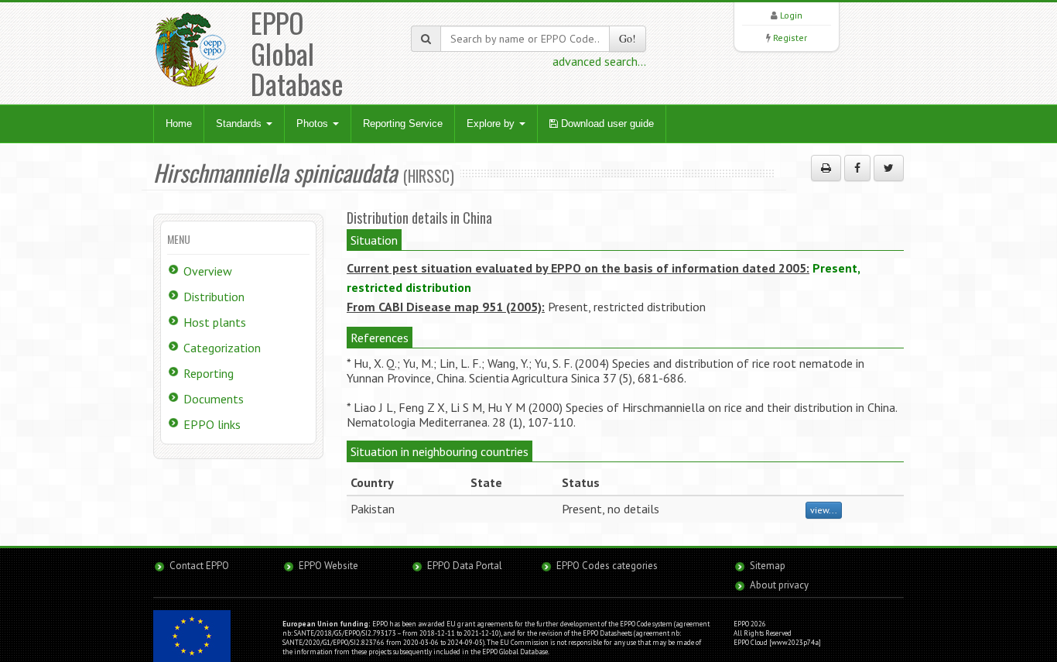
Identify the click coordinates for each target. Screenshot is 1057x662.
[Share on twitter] (889, 168)
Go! (627, 38)
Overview (207, 271)
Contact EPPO (199, 565)
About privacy (779, 585)
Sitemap (767, 565)
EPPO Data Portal (464, 565)
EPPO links (212, 424)
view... (823, 510)
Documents (213, 398)
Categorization (222, 347)
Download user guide (606, 123)
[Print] (826, 168)
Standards (240, 123)
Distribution (214, 296)
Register (790, 37)
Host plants (214, 322)
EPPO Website (328, 565)
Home (179, 123)
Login (791, 15)
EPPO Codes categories (607, 565)
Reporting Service (403, 123)
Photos (313, 123)
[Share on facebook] (857, 168)
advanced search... (599, 61)
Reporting (208, 373)
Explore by (492, 123)
